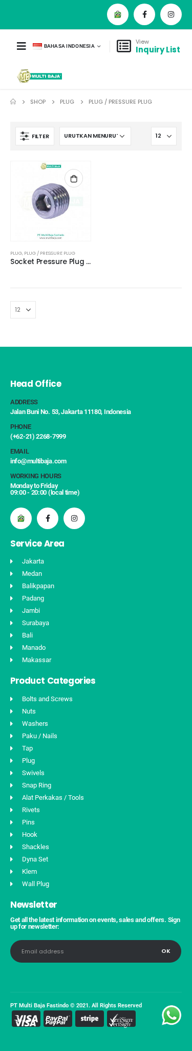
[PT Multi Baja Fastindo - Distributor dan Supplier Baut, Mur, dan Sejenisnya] (39, 76)
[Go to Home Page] (13, 102)
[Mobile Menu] (21, 46)
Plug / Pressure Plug (49, 253)
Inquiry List (158, 49)
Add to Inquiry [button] (74, 178)
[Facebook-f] (144, 14)
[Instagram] (171, 14)
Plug (16, 253)
